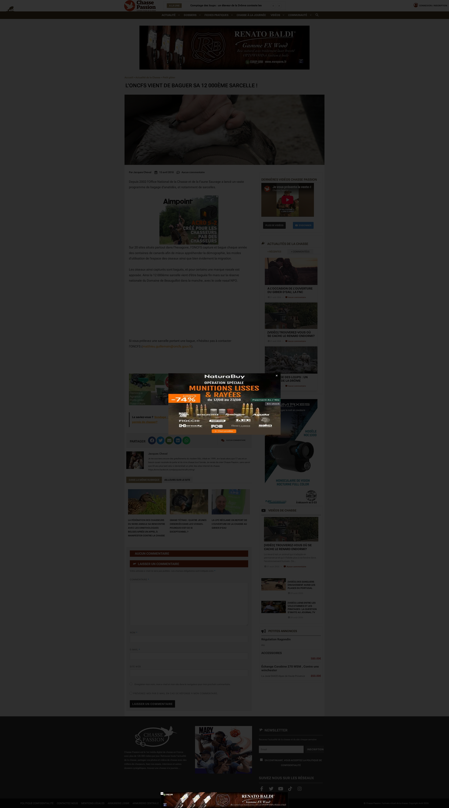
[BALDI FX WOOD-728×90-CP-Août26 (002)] (224, 800)
